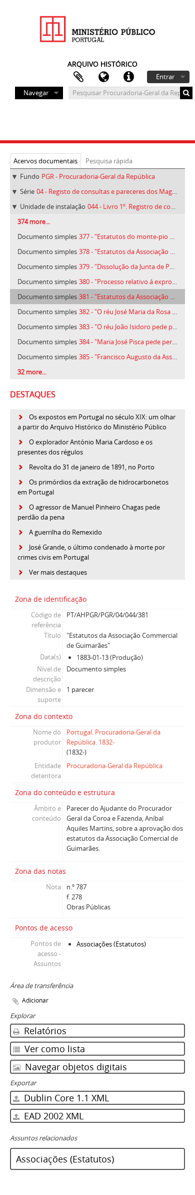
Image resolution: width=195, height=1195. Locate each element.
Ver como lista (53, 1049)
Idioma (103, 77)
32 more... (32, 371)
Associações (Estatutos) (111, 943)
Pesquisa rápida (109, 160)
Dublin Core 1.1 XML (65, 1098)
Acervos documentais (46, 160)
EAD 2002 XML (53, 1116)
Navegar (36, 92)
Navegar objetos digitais (74, 1067)
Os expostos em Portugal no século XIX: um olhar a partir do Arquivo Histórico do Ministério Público (97, 421)
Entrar (165, 76)
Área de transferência (78, 77)
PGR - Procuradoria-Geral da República (98, 176)
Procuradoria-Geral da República (114, 765)
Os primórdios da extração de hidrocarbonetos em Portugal (93, 487)
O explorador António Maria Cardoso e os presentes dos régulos (85, 446)
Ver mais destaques (58, 572)
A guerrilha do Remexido (65, 532)
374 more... (34, 221)
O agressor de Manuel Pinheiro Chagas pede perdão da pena (89, 512)
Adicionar (35, 1000)
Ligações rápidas (128, 77)
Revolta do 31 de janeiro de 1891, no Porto (91, 466)
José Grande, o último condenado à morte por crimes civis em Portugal (91, 552)
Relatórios (44, 1031)
